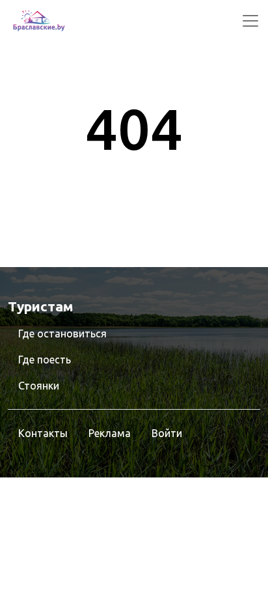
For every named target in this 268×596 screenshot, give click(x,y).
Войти (167, 433)
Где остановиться (62, 333)
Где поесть (44, 359)
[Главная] (39, 21)
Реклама (109, 433)
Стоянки (38, 385)
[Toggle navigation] (250, 21)
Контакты (43, 433)
